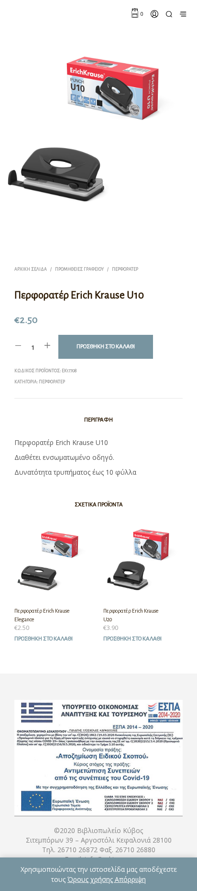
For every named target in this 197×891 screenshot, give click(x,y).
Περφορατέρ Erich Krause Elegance (41, 615)
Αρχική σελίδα (30, 269)
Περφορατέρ (125, 269)
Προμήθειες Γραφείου (79, 269)
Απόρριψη (130, 879)
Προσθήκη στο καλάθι (43, 639)
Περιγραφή (98, 420)
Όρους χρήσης (91, 879)
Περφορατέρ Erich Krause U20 (130, 615)
